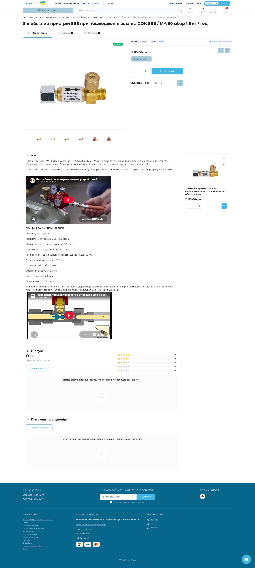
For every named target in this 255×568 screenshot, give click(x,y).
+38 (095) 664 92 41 (33, 499)
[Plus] (145, 71)
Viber (152, 524)
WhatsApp (154, 528)
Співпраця (96, 3)
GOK (161, 41)
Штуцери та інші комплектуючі (102, 17)
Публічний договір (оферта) (34, 528)
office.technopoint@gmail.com (91, 525)
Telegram (154, 520)
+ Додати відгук (38, 368)
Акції (25, 549)
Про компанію (109, 3)
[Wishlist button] (221, 50)
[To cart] (224, 206)
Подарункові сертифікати (33, 546)
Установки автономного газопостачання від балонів (65, 17)
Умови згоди (126, 502)
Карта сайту (28, 540)
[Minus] (134, 71)
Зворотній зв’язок (30, 534)
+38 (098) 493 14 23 (33, 495)
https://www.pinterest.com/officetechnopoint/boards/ (202, 496)
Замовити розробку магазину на (127, 562)
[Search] (180, 10)
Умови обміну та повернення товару (38, 520)
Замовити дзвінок (193, 3)
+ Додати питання (39, 427)
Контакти (85, 3)
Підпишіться (146, 497)
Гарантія (57, 3)
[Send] (180, 83)
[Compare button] (227, 50)
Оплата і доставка (30, 525)
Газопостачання (34, 17)
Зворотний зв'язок (71, 3)
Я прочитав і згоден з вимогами (129, 502)
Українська (212, 3)
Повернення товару (31, 537)
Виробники (27, 543)
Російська (224, 3)
